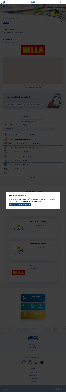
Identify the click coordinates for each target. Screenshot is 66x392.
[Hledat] (61, 2)
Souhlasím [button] (13, 204)
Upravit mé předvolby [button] (24, 204)
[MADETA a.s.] (33, 2)
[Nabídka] (3, 3)
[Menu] (64, 2)
